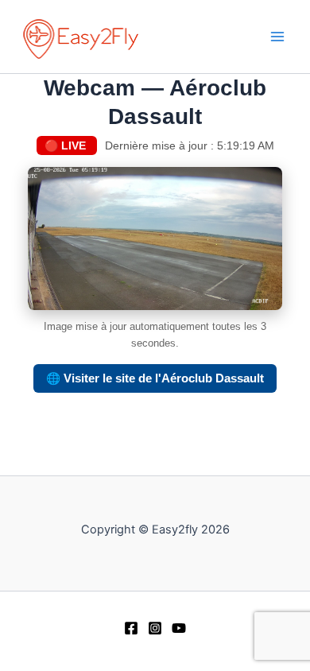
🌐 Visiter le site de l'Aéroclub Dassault (155, 378)
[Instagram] (155, 628)
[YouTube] (179, 628)
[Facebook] (131, 628)
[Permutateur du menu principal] (277, 36)
